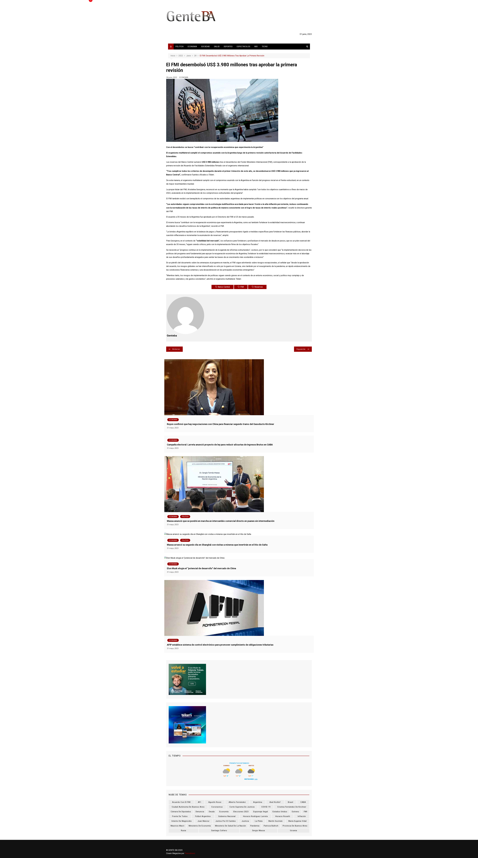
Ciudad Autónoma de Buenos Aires (188, 807)
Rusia (183, 830)
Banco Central (224, 287)
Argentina (257, 802)
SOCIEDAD (205, 46)
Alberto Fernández (237, 802)
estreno (295, 811)
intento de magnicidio (181, 821)
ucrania (293, 830)
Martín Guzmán (276, 821)
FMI (242, 287)
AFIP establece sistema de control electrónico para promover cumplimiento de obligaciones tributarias (220, 644)
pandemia (254, 826)
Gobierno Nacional (227, 816)
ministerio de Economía (200, 826)
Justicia (245, 821)
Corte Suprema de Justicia (242, 807)
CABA (303, 802)
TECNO (265, 46)
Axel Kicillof (275, 802)
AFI (199, 802)
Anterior (176, 349)
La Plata (259, 821)
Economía (224, 811)
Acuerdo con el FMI (181, 802)
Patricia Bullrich (271, 826)
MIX (256, 46)
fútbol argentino (203, 816)
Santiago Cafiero (219, 830)
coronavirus (217, 807)
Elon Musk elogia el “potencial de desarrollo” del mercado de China (201, 568)
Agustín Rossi (214, 802)
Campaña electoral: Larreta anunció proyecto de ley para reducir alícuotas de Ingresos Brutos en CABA (220, 444)
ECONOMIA (192, 46)
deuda (212, 811)
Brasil (290, 802)
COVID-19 (265, 807)
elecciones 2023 (241, 811)
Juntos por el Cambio (225, 821)
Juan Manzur (203, 821)
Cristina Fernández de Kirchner (291, 807)
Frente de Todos (180, 816)
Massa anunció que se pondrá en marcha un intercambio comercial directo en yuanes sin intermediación (220, 521)
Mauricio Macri (177, 826)
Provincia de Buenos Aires (295, 826)
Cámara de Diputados (181, 811)
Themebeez (190, 853)
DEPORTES (228, 46)
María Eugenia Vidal (297, 821)
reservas (258, 287)
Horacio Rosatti (282, 816)
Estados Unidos (280, 811)
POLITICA (179, 46)
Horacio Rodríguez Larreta (255, 816)
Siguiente (301, 349)
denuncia (200, 811)
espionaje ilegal (260, 811)
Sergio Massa (258, 830)
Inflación (302, 816)
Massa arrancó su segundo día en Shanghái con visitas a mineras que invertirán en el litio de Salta (217, 544)
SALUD (217, 46)
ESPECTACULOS (243, 46)
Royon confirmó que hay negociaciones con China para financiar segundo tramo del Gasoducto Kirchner (220, 424)
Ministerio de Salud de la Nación (230, 826)
